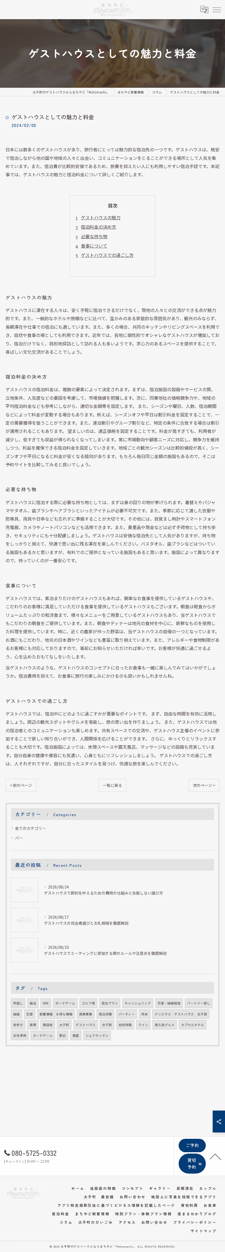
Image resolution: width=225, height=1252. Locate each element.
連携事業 (85, 1014)
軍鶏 (33, 1025)
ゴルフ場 (88, 1003)
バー (19, 838)
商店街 (48, 1025)
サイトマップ (204, 1230)
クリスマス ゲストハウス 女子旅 (180, 1014)
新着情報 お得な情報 (56, 1014)
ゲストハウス (85, 1025)
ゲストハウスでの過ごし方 (107, 255)
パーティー (127, 1014)
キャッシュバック (138, 1003)
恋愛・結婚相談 (169, 1003)
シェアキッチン (97, 1035)
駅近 (62, 1035)
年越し (18, 1003)
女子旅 (107, 1025)
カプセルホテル (192, 1025)
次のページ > (204, 785)
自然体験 (125, 1025)
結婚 (16, 1014)
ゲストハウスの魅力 (100, 217)
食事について (94, 245)
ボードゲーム (65, 1003)
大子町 (64, 1025)
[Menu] (216, 9)
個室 (75, 1035)
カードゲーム (43, 1035)
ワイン (143, 1025)
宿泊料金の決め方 (98, 226)
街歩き (18, 1025)
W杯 (46, 1003)
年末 (144, 1014)
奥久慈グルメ (165, 1025)
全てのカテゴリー (30, 828)
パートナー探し (198, 1003)
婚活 (33, 1003)
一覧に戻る (112, 785)
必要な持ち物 (94, 236)
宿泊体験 (105, 1014)
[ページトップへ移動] (215, 1156)
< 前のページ (21, 785)
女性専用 (19, 1035)
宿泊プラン (110, 1003)
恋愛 (29, 1014)
